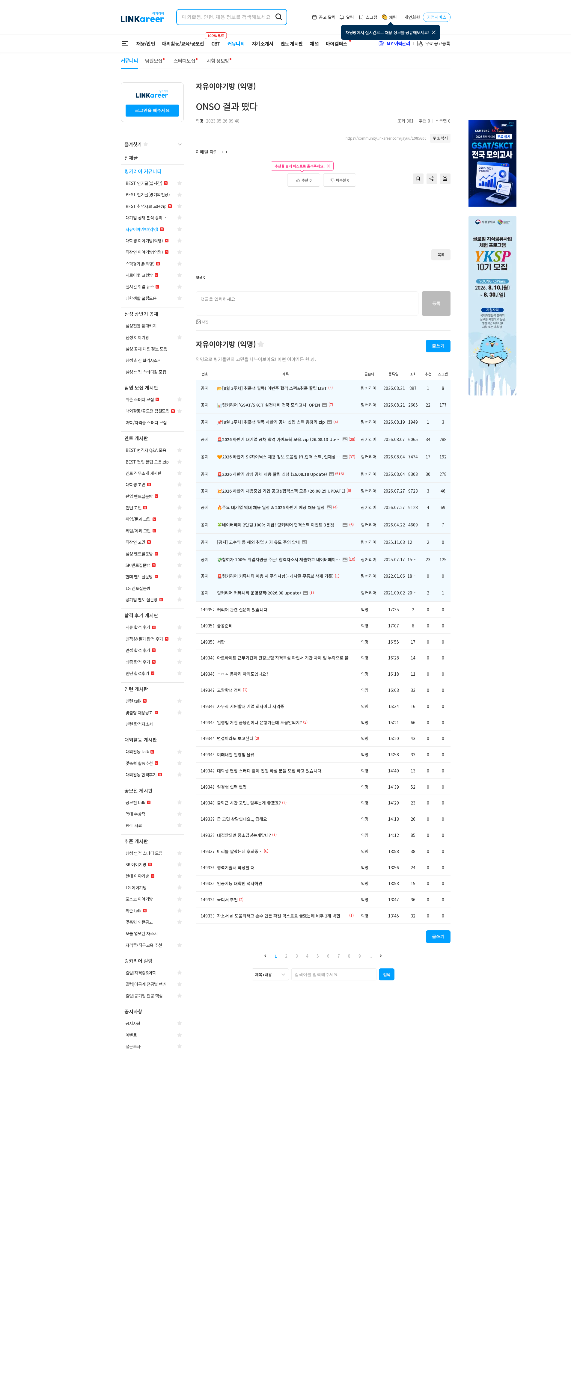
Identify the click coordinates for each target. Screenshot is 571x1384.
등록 (436, 303)
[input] (307, 304)
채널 (314, 43)
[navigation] (152, 158)
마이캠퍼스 (336, 43)
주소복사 (440, 138)
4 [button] (307, 956)
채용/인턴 (145, 43)
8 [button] (349, 956)
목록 (441, 254)
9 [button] (359, 956)
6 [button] (328, 956)
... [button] (370, 956)
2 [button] (286, 956)
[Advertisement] (323, 218)
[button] (265, 955)
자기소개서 (262, 43)
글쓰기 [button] (438, 345)
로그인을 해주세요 (152, 110)
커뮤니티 (236, 43)
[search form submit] (278, 17)
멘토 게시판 (292, 43)
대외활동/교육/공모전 (183, 43)
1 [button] (276, 956)
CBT (215, 40)
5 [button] (318, 956)
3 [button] (297, 956)
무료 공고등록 (437, 43)
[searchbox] (333, 974)
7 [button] (339, 956)
